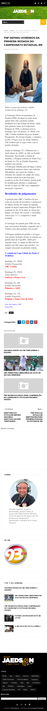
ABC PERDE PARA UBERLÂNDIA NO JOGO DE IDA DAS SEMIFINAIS (22, 374)
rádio (25, 690)
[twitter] (41, 3)
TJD (4, 686)
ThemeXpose (15, 708)
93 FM (4, 676)
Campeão (34, 679)
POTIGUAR (36, 683)
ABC (11, 676)
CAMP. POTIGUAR (8, 679)
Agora (12, 30)
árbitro (32, 690)
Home (6, 30)
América (25, 676)
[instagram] (38, 3)
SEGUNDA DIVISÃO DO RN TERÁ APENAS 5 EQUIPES (21, 351)
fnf (19, 690)
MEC (28, 683)
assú (29, 686)
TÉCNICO (11, 686)
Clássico (5, 683)
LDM (21, 683)
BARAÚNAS (35, 676)
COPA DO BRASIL (22, 679)
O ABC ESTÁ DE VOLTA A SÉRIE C (27, 626)
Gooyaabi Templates (37, 708)
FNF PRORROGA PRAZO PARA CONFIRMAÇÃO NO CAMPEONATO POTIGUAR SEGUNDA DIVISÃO (23, 397)
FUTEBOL (14, 683)
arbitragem (21, 686)
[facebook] (44, 3)
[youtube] (35, 3)
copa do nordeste (9, 690)
